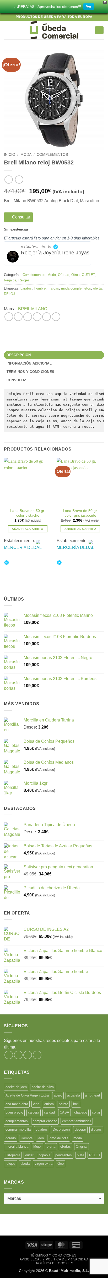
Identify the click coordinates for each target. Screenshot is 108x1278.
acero (58, 1095)
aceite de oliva (43, 1087)
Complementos (52, 155)
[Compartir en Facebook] (18, 316)
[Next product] (8, 179)
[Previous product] (19, 179)
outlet (29, 1155)
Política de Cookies (54, 1263)
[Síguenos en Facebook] (8, 1055)
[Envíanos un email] (37, 1055)
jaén (40, 1138)
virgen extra (43, 1163)
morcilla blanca (17, 1146)
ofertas (65, 1146)
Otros (75, 275)
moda (77, 1138)
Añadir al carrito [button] (28, 528)
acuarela (73, 1095)
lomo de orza (58, 1138)
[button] (7, 30)
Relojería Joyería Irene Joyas (55, 252)
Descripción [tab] (19, 355)
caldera (33, 1112)
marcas (53, 288)
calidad (49, 1112)
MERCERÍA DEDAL (23, 547)
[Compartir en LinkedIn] (56, 316)
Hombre (40, 288)
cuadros (42, 1129)
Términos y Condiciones (53, 1255)
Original (81, 1146)
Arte (36, 1104)
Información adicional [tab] (29, 363)
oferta (97, 288)
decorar (80, 1129)
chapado (80, 1112)
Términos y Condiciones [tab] (31, 372)
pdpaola (44, 1155)
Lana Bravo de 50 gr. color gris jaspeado (80, 513)
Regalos (10, 280)
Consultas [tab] (17, 380)
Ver (88, 6)
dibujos (96, 1129)
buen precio (14, 1112)
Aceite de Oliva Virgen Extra (27, 1095)
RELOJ (9, 294)
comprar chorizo (45, 1121)
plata (80, 1155)
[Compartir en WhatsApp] (8, 316)
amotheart (92, 1095)
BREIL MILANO (32, 309)
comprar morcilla (18, 1129)
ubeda (25, 1163)
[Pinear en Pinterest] (46, 316)
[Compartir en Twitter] (27, 316)
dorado (11, 1138)
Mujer (37, 1146)
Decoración (61, 1129)
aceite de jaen (16, 1087)
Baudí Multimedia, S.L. (69, 1271)
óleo (60, 1163)
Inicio (9, 155)
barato (63, 1104)
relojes (10, 1163)
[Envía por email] (37, 316)
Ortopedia (13, 1155)
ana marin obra (17, 1104)
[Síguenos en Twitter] (27, 1055)
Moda (25, 155)
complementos (17, 1121)
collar (96, 1112)
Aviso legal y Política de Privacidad (54, 1259)
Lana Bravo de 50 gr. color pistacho (27, 513)
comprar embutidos (76, 1121)
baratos (26, 288)
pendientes (63, 1155)
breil (76, 1104)
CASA (64, 1112)
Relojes (24, 280)
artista (49, 1104)
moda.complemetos (76, 288)
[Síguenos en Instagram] (18, 1055)
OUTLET (88, 275)
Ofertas (63, 275)
